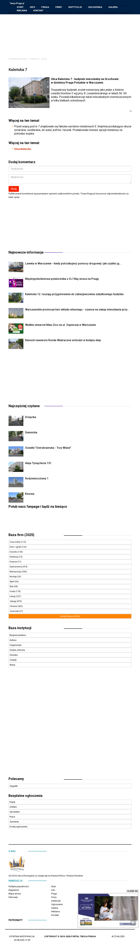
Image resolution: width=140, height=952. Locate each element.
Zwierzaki (14, 611)
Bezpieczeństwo (18, 635)
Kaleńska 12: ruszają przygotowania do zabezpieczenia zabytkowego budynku (74, 294)
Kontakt (38, 10)
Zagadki (14, 786)
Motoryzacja (16, 571)
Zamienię (14, 821)
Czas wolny (15, 542)
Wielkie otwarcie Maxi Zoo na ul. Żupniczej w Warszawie (60, 324)
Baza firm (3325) (21, 535)
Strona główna (18, 59)
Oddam (13, 807)
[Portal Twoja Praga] (17, 864)
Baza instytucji (20, 628)
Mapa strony (15, 893)
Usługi (13, 596)
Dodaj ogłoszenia (18, 826)
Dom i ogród (16, 547)
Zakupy (13, 601)
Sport (12, 581)
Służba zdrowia (17, 650)
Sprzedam (15, 811)
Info (32, 7)
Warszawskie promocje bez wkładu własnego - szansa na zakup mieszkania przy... (77, 309)
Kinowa (29, 493)
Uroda (13, 591)
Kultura (13, 640)
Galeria (113, 7)
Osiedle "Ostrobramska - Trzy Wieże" (48, 447)
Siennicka (31, 432)
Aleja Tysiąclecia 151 (38, 463)
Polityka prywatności (19, 886)
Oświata (14, 655)
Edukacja (14, 557)
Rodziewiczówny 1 (36, 478)
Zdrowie (14, 606)
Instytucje (75, 7)
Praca (12, 816)
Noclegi (13, 576)
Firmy (58, 7)
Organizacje (15, 645)
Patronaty (13, 897)
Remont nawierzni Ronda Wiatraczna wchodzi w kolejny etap (63, 340)
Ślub (12, 586)
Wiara (12, 665)
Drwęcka (30, 417)
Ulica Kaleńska (22, 149)
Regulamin (14, 890)
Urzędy (13, 660)
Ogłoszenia (95, 7)
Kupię (12, 802)
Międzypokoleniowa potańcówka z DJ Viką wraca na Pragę (62, 278)
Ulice (44, 59)
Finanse (14, 562)
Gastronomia (16, 567)
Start (20, 7)
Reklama (22, 10)
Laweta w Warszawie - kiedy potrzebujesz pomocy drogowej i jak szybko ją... (73, 263)
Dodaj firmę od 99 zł (70, 616)
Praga (45, 7)
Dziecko (14, 552)
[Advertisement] (73, 33)
